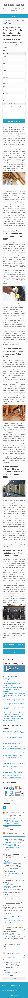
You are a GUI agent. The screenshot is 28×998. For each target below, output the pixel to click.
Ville (4, 86)
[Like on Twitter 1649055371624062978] (8, 876)
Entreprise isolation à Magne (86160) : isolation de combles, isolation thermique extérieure (13, 771)
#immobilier (6, 836)
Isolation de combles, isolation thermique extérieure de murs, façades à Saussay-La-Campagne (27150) (13, 737)
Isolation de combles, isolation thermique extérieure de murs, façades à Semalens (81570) (14, 751)
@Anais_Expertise (14, 847)
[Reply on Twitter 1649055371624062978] (4, 876)
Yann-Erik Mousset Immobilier (14, 953)
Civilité (4, 51)
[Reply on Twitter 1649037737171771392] (4, 899)
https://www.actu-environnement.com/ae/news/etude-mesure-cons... (12, 825)
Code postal (6, 93)
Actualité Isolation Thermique (10, 677)
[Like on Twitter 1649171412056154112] (8, 829)
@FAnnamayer (7, 823)
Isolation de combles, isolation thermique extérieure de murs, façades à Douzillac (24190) (14, 767)
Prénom (5, 63)
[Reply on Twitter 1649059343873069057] (4, 850)
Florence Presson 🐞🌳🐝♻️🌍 (14, 927)
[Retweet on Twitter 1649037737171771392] (6, 899)
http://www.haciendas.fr (9, 972)
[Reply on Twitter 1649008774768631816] (4, 975)
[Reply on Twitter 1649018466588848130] (4, 949)
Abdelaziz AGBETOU (11, 880)
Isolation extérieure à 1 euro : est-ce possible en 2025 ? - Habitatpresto (14, 708)
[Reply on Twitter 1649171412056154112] (4, 829)
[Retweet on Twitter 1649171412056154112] (6, 829)
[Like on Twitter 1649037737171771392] (8, 899)
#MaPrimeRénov (14, 962)
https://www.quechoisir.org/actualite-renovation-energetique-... (12, 843)
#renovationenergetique (18, 836)
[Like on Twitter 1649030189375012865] (8, 923)
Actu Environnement (11, 813)
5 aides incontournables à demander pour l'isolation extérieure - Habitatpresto (13, 704)
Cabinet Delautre (10, 903)
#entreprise (16, 841)
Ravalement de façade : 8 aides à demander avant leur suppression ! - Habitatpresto (14, 700)
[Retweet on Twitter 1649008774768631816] (6, 975)
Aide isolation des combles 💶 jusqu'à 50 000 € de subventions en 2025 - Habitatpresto (13, 689)
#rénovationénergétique (9, 818)
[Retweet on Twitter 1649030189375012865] (6, 923)
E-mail (5, 70)
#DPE (10, 836)
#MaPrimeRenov (18, 820)
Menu (15, 16)
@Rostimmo (6, 847)
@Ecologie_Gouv (7, 822)
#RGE (21, 841)
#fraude (6, 839)
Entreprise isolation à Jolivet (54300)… (14, 651)
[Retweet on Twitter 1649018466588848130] (6, 949)
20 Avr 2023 (20, 812)
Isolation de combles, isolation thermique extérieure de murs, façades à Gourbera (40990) (14, 747)
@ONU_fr (19, 944)
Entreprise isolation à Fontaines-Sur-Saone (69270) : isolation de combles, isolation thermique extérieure (12, 757)
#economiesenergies (8, 820)
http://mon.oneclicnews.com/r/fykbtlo (12, 873)
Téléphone (6, 77)
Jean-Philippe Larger (11, 833)
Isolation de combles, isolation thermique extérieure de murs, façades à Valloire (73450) (13, 742)
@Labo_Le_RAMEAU (8, 935)
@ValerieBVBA (16, 845)
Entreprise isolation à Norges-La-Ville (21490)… (14, 645)
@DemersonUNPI (7, 845)
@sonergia (15, 822)
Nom (4, 57)
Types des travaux (8, 100)
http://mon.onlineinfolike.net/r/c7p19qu (12, 896)
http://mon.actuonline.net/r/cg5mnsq (12, 920)
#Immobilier (6, 970)
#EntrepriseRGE (7, 917)
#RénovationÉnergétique (9, 863)
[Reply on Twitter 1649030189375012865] (4, 923)
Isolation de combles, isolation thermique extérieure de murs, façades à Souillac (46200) (13, 732)
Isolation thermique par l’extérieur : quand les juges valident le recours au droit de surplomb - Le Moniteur (14, 683)
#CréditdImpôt (8, 862)
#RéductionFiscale (7, 867)
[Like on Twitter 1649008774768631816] (8, 975)
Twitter (11, 829)
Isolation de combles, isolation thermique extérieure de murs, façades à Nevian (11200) (13, 776)
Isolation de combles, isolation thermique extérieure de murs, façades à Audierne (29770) (14, 762)
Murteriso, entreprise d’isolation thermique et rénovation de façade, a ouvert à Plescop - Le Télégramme (14, 695)
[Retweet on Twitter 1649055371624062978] (6, 876)
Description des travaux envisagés (12, 107)
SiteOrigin (13, 995)
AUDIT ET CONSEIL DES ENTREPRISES (12, 855)
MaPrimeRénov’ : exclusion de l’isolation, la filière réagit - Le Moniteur (14, 719)
